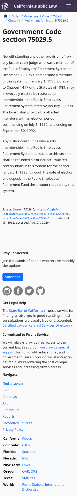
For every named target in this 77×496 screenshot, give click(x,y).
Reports (8, 416)
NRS (25, 458)
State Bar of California (26, 310)
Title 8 (57, 16)
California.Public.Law (35, 6)
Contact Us (11, 410)
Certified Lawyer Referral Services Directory (36, 325)
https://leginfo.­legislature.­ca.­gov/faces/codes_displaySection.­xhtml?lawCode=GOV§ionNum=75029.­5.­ (36, 214)
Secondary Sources (17, 423)
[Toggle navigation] (69, 6)
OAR (25, 471)
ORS (34, 471)
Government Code (36, 16)
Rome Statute (32, 484)
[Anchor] (38, 130)
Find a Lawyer (13, 383)
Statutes (28, 451)
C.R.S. (26, 445)
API (5, 403)
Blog (5, 390)
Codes (15, 16)
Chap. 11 (14, 20)
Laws (26, 465)
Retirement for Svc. (37, 20)
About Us (9, 396)
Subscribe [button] (13, 277)
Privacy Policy (12, 429)
